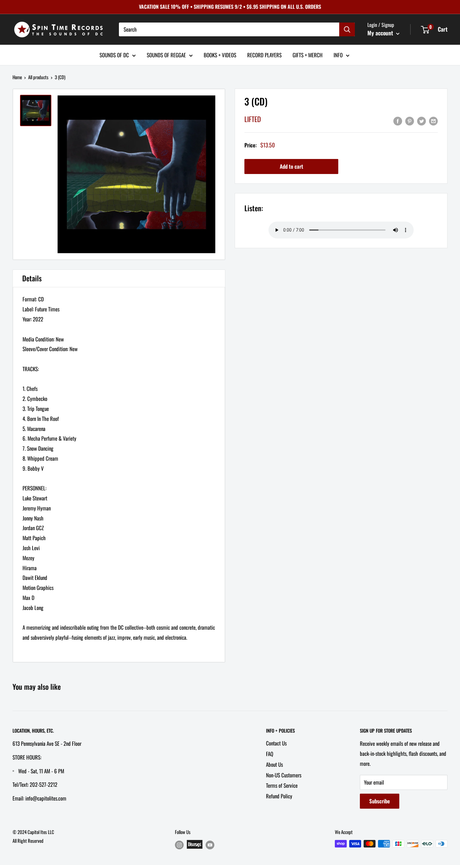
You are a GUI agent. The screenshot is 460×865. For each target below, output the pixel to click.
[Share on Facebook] (397, 120)
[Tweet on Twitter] (421, 120)
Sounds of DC (114, 55)
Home (17, 77)
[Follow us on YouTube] (210, 845)
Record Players (264, 55)
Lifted (252, 119)
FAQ (269, 754)
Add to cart (291, 166)
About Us (274, 764)
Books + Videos (220, 55)
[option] (136, 174)
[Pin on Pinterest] (409, 120)
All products (38, 77)
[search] (229, 29)
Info (338, 55)
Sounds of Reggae (166, 55)
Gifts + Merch (308, 55)
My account (381, 33)
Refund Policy (279, 796)
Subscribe (379, 801)
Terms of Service (282, 785)
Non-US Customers (283, 775)
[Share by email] (433, 120)
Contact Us (276, 743)
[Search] (347, 29)
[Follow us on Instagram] (179, 845)
